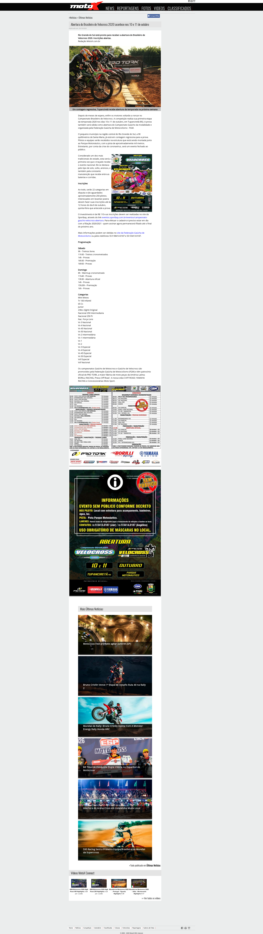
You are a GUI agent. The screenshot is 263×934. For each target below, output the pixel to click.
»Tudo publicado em (144, 865)
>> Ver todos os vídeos (151, 898)
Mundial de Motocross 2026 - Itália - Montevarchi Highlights (139, 892)
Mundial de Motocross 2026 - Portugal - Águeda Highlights (119, 892)
